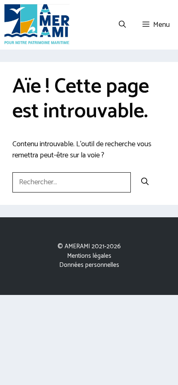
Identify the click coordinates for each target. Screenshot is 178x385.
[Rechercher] (144, 182)
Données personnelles (89, 265)
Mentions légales (89, 256)
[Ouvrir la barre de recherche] (122, 25)
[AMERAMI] (37, 25)
